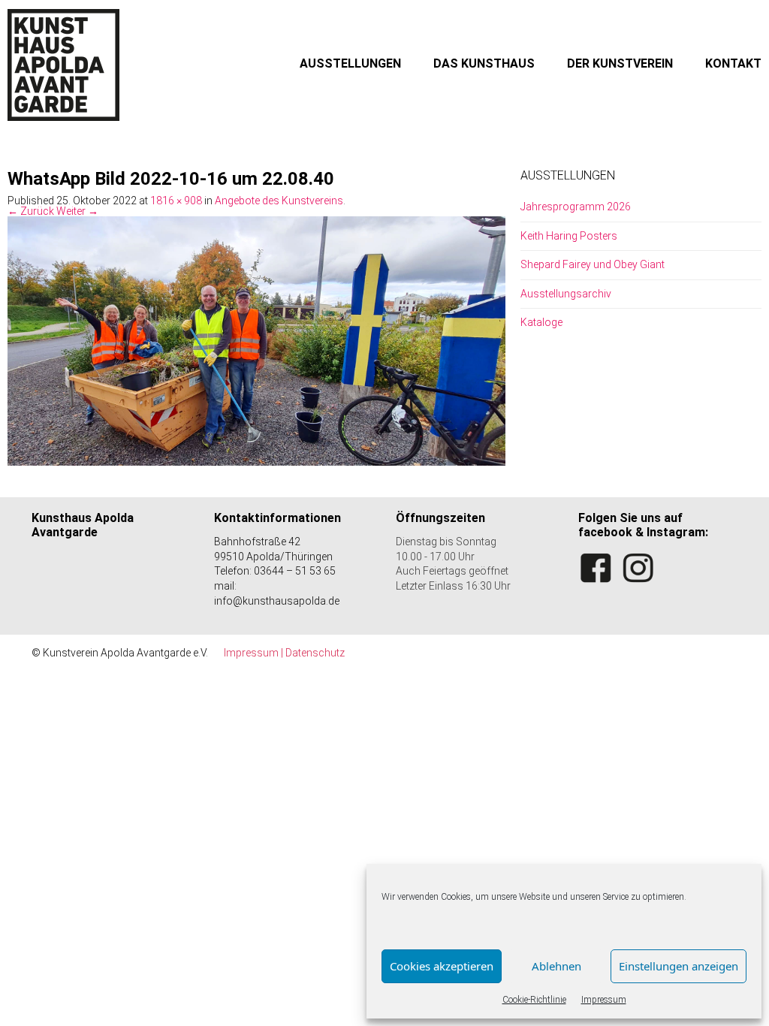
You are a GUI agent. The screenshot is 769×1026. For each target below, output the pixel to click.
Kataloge (541, 322)
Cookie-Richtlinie (534, 999)
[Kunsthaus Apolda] (64, 65)
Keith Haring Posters (568, 236)
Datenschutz (315, 653)
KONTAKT (733, 63)
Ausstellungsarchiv (565, 294)
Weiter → (77, 211)
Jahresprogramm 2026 (575, 207)
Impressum (603, 999)
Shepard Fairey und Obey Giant (592, 264)
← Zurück (31, 211)
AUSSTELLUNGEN (350, 63)
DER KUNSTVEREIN (620, 63)
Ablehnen (556, 965)
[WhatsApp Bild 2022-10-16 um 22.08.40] (256, 340)
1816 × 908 (176, 201)
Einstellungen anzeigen (678, 965)
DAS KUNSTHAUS (484, 63)
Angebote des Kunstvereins (279, 201)
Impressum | (254, 653)
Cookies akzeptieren (441, 965)
